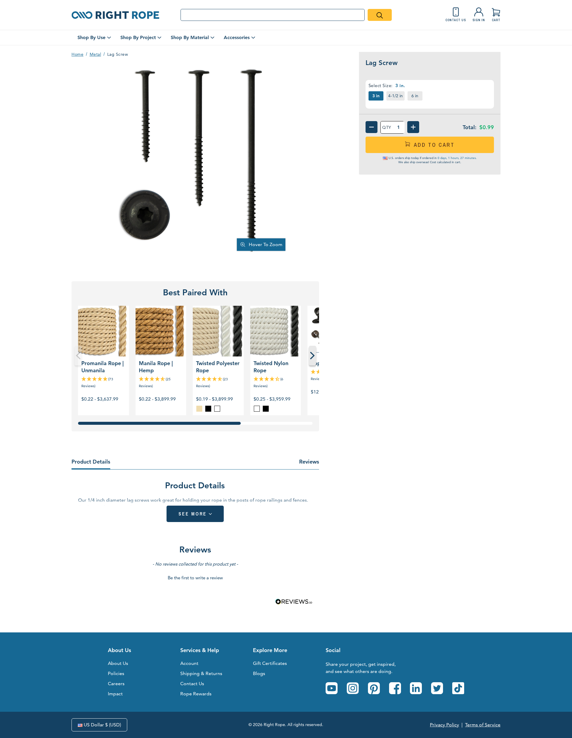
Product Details (91, 461)
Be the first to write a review (195, 577)
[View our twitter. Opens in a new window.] (437, 688)
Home (77, 54)
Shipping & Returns (201, 673)
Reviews (309, 461)
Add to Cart (434, 145)
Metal (95, 54)
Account (189, 663)
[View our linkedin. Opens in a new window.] (416, 688)
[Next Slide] (312, 355)
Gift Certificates (270, 663)
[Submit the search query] (380, 15)
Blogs (259, 673)
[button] (195, 577)
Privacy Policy (444, 725)
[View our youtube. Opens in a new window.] (332, 688)
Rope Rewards (196, 694)
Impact (115, 694)
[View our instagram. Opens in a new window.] (353, 688)
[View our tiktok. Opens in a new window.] (458, 688)
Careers (116, 683)
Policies (116, 673)
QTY (386, 127)
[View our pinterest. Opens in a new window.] (374, 688)
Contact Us (192, 683)
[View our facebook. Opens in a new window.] (395, 688)
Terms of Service (482, 725)
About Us (118, 663)
